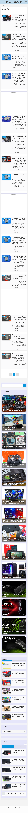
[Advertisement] (14, 103)
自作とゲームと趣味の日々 (14, 2)
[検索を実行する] (24, 385)
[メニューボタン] (2, 2)
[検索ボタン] (26, 2)
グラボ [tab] (7, 746)
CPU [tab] (20, 746)
